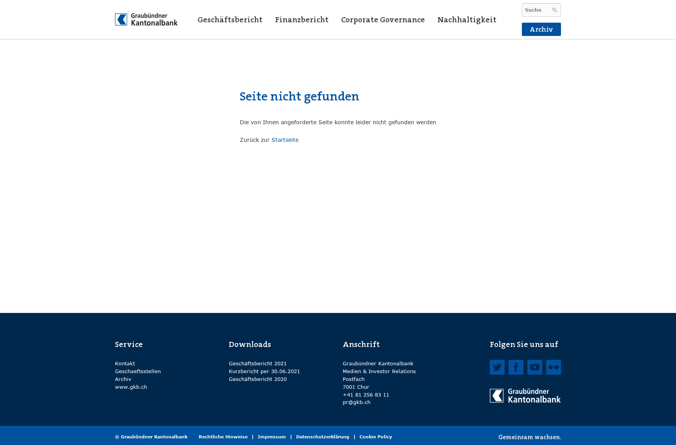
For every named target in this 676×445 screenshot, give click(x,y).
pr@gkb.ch (356, 402)
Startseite (284, 139)
